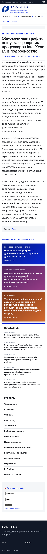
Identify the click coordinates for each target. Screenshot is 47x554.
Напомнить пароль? (13, 508)
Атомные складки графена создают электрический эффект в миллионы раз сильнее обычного (22, 384)
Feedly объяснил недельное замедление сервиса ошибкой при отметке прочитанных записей (22, 372)
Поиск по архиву (12, 474)
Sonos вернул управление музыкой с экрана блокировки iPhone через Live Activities (20, 359)
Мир (32, 34)
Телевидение (10, 404)
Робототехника (11, 436)
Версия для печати (26, 239)
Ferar (14, 229)
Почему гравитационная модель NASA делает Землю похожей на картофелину (22, 336)
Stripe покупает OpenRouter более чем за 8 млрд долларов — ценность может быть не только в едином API (23, 347)
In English (9, 469)
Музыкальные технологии (17, 447)
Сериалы (8, 415)
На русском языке (19, 34)
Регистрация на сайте (15, 488)
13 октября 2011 (9, 56)
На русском (10, 464)
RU (4, 21)
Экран (14, 16)
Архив (28, 542)
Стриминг (9, 409)
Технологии (26, 16)
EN (8, 21)
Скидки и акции (12, 458)
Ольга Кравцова (32, 56)
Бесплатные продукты (15, 453)
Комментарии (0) (9, 239)
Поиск (14, 21)
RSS (43, 2)
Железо (5, 34)
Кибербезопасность (14, 431)
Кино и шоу (9, 420)
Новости (6, 16)
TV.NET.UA (10, 527)
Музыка (38, 16)
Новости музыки (12, 442)
